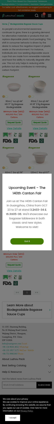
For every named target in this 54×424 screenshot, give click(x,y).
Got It (27, 241)
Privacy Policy (27, 411)
